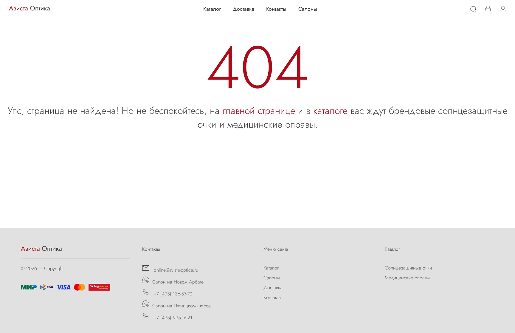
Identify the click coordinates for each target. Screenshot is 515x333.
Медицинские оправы (407, 277)
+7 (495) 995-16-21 (172, 317)
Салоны (307, 9)
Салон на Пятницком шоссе (181, 305)
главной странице (259, 110)
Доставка (243, 9)
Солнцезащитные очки (408, 267)
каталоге (330, 110)
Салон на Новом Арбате (178, 281)
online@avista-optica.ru (175, 270)
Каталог (212, 9)
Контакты (276, 9)
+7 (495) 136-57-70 (172, 293)
